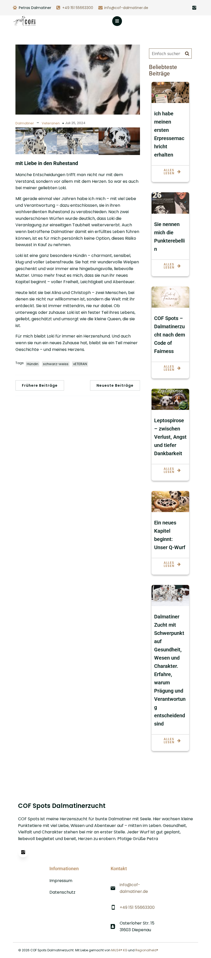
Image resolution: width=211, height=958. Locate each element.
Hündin (32, 363)
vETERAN (80, 363)
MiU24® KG (119, 950)
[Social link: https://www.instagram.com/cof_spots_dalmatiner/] (194, 8)
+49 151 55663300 (77, 7)
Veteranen (51, 123)
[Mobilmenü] (117, 21)
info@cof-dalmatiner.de (126, 7)
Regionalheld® (146, 950)
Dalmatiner (24, 123)
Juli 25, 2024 (75, 122)
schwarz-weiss (55, 363)
